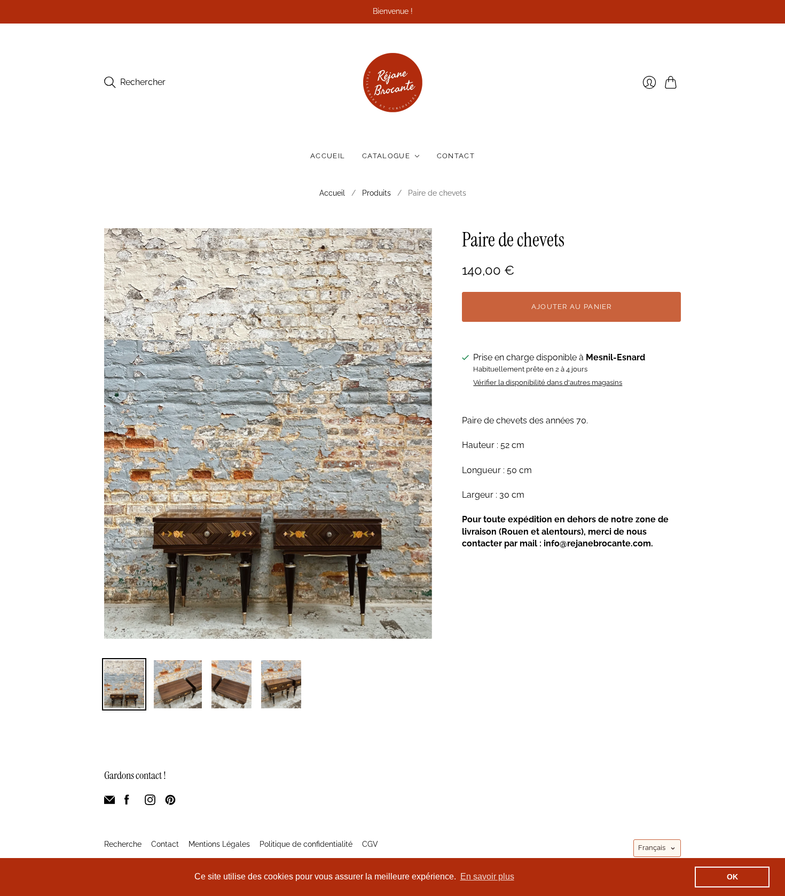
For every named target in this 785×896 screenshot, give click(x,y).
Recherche (123, 844)
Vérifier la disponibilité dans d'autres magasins (547, 383)
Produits (376, 193)
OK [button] (732, 876)
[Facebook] (126, 802)
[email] (109, 802)
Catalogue (386, 156)
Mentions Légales (219, 844)
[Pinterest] (170, 802)
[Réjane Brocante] (392, 82)
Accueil (327, 156)
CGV (370, 844)
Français (651, 848)
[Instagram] (150, 802)
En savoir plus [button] (487, 876)
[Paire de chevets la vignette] (124, 684)
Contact (456, 156)
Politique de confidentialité (306, 844)
